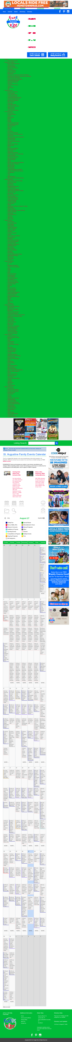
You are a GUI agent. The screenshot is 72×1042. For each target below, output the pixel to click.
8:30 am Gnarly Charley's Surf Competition (42, 550)
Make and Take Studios (13, 144)
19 (22, 767)
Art (8, 264)
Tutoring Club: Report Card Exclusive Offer (17, 473)
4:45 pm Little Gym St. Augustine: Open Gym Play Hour (18, 824)
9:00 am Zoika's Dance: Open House (42, 567)
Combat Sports (11, 341)
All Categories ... (11, 538)
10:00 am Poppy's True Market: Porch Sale (6, 887)
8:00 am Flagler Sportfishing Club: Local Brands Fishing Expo (42, 606)
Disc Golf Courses (12, 125)
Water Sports (10, 382)
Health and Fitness (12, 348)
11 (16, 688)
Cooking (9, 269)
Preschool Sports (11, 357)
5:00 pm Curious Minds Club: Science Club (11, 996)
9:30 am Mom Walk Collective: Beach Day (6, 955)
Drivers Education (11, 275)
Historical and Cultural (12, 281)
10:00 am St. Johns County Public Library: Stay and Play (12, 793)
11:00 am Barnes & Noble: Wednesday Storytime (24, 721)
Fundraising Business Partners (14, 97)
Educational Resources (13, 68)
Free (24, 536)
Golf (8, 345)
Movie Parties (11, 247)
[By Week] (14, 503)
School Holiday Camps (13, 60)
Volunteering (10, 303)
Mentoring (10, 285)
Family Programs (11, 276)
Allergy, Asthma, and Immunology (15, 180)
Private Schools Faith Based (14, 77)
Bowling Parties (11, 226)
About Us (23, 1021)
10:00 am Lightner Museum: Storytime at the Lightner (6, 963)
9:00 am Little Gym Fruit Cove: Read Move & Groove (36, 695)
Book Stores (10, 310)
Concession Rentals (12, 233)
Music (9, 286)
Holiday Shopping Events (13, 402)
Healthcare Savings (12, 200)
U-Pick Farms (11, 415)
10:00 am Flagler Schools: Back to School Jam (42, 587)
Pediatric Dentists (11, 209)
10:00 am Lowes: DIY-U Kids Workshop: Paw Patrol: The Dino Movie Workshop (42, 710)
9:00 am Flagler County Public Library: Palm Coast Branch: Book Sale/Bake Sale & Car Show (42, 810)
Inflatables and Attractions (13, 244)
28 (34, 851)
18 (16, 767)
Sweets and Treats (12, 330)
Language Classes (12, 283)
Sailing (9, 360)
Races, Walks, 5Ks (12, 524)
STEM (9, 299)
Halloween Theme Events (13, 398)
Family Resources (9, 90)
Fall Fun (9, 395)
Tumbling (10, 379)
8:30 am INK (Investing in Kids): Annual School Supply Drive (42, 872)
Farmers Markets (11, 319)
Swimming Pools (11, 166)
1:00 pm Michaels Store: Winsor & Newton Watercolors (6, 838)
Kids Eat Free (11, 323)
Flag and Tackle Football (13, 344)
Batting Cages (11, 117)
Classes (25, 531)
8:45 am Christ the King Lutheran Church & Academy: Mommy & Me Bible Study (6, 607)
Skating (9, 161)
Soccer (9, 364)
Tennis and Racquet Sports (14, 378)
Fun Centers (10, 131)
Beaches (9, 118)
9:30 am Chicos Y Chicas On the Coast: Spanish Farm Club (36, 824)
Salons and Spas (11, 159)
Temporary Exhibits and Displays (15, 169)
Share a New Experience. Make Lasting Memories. (40, 473)
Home (4, 11)
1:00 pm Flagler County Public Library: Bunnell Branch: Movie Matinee (11, 826)
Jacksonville (22, 8)
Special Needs (27, 522)
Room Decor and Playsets (13, 326)
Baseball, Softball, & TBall (13, 337)
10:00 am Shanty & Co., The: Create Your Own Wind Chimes (18, 807)
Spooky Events (11, 412)
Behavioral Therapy (12, 182)
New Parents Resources (13, 100)
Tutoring (9, 86)
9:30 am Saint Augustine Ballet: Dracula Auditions (42, 824)
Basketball (10, 338)
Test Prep (10, 83)
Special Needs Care (12, 214)
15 (41, 688)
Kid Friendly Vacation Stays (14, 141)
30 (4, 936)
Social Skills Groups (12, 104)
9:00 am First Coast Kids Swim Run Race (6, 870)
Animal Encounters (12, 114)
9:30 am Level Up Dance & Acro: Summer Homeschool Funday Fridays (36, 723)
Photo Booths (11, 252)
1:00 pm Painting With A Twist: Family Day (5, 996)
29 (41, 851)
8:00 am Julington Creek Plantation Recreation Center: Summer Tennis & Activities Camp (12, 635)
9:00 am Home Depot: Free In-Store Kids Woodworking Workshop (42, 577)
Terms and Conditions (26, 1017)
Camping (10, 121)
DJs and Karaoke (11, 237)
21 (34, 767)
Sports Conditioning (12, 368)
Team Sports (10, 377)
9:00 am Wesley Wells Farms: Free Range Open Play (24, 793)
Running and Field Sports (13, 358)
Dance (9, 272)
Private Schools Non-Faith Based (15, 79)
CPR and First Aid (11, 192)
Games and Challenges (13, 132)
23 (4, 851)
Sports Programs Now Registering (15, 369)
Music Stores (10, 324)
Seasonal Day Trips (12, 408)
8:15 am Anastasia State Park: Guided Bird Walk (18, 695)
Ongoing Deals (11, 405)
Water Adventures (11, 176)
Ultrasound (10, 216)
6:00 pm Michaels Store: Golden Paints (18, 734)
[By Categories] (7, 511)
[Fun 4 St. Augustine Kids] (13, 22)
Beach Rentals (11, 307)
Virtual (9, 302)
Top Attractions (11, 172)
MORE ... (43, 593)
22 (41, 767)
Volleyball (10, 381)
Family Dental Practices (13, 197)
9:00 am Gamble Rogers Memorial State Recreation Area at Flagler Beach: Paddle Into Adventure (36, 778)
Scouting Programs (12, 295)
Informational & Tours (29, 524)
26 (22, 851)
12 (22, 688)
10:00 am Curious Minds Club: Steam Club (42, 735)
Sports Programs (8, 334)
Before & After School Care (14, 63)
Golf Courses (10, 135)
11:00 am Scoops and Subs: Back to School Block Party (6, 709)
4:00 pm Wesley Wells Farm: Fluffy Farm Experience (36, 752)
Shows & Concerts (12, 527)
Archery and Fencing (12, 336)
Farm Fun (10, 396)
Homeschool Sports (12, 350)
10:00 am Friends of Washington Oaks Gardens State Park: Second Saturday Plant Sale (42, 635)
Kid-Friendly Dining (12, 321)
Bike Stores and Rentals (13, 309)
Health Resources (9, 179)
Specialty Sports (11, 367)
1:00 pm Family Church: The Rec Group (5, 921)
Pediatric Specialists (12, 211)
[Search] (14, 511)
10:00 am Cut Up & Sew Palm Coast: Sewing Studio (12, 708)
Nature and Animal (12, 288)
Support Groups (11, 107)
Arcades (9, 115)
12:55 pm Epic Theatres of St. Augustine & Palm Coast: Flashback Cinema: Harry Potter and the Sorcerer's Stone (6, 980)
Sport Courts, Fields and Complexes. (16, 162)
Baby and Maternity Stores (13, 306)
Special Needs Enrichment (13, 296)
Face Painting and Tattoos (13, 240)
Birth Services (11, 185)
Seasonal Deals (11, 409)
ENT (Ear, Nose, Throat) (13, 195)
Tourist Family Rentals (12, 331)
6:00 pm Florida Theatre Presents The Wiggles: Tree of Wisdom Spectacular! (30, 754)
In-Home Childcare (12, 70)
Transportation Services (13, 84)
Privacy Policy (24, 1019)
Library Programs (28, 527)
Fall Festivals (10, 393)
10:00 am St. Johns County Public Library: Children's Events (12, 695)
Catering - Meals (11, 230)
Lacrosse (10, 353)
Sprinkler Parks (11, 165)
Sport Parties (10, 257)
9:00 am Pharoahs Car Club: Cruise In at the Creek (42, 922)
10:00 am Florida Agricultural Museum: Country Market (42, 667)
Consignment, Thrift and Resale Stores (16, 314)
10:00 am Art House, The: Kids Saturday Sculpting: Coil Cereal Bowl (42, 648)
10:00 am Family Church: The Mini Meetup (36, 837)
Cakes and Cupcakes (12, 227)
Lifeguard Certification (12, 354)
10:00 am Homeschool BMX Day (12, 804)
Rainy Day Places (11, 155)
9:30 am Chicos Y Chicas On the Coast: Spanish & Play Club (18, 774)
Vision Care (10, 217)
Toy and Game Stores (12, 333)
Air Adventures (11, 113)
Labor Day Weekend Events (14, 403)
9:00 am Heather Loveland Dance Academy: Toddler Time (24, 695)
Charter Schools (11, 65)
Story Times (10, 300)
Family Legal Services (12, 94)
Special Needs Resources (13, 106)
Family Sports (11, 343)
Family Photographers (12, 96)
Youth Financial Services (13, 110)
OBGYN (9, 204)
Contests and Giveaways (13, 391)
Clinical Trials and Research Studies (15, 190)
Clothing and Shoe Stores (13, 312)
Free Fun (10, 130)
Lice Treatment (11, 203)
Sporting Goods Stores (13, 329)
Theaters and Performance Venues (15, 171)
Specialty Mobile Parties (13, 255)
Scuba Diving (10, 361)
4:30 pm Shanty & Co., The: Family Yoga (12, 837)
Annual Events (11, 388)
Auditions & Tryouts (12, 529)
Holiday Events (27, 533)
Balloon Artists (11, 224)
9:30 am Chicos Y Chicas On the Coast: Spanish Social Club (30, 774)
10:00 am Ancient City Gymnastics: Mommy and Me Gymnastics (30, 695)
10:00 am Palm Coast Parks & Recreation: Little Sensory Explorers (18, 923)
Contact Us (23, 1023)
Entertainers (10, 238)
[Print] (43, 503)
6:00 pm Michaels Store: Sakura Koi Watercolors (18, 837)
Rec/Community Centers (13, 156)
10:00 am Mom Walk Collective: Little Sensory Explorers (18, 901)
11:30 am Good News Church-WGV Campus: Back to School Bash (6, 737)
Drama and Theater (12, 274)
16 (4, 767)
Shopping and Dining (9, 305)
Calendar (10, 11)
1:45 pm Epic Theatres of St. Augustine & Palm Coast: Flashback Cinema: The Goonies (24, 738)
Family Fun (10, 522)
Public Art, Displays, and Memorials (15, 154)
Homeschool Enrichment (13, 282)
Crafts (9, 271)
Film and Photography (12, 278)
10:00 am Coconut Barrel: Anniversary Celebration (42, 751)
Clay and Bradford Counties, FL (44, 1020)
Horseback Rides (11, 138)
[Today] (21, 503)
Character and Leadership (13, 266)
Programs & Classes (9, 261)
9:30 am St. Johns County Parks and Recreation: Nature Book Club (24, 825)
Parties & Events (8, 220)
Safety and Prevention (12, 293)
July (8, 518)
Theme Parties (11, 258)
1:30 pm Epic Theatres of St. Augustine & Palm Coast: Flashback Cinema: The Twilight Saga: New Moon (6, 652)
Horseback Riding (11, 351)
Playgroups (10, 103)
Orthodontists (11, 207)
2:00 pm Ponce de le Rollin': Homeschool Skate (30, 734)
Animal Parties (11, 221)
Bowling (9, 120)
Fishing (9, 128)
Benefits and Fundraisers (13, 389)
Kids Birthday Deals (12, 245)
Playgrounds (10, 151)
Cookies (9, 234)
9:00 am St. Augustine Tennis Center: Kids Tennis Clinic (42, 620)
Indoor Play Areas (11, 139)
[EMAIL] (43, 510)
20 (28, 767)
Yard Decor (10, 259)
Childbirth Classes (12, 187)
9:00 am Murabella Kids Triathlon (6, 618)
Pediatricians (10, 213)
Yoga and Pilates (11, 385)
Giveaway (29, 11)
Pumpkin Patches (11, 406)
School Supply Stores (12, 327)
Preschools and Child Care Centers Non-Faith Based (19, 76)
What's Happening (9, 386)
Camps (6, 59)
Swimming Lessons (12, 375)
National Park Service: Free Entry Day (18, 856)
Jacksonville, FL (41, 1017)
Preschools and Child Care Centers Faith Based (18, 75)
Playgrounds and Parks (13, 152)
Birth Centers (10, 183)
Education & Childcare (10, 62)
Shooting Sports (11, 362)
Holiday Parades (11, 399)
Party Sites (10, 251)
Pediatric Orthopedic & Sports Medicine (16, 210)
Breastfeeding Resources (13, 186)
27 (28, 851)
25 (16, 851)
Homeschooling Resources (13, 99)
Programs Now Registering (13, 292)
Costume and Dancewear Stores (15, 316)
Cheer (9, 340)
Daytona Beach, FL (42, 1016)
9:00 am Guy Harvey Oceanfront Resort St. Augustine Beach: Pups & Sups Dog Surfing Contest (36, 875)
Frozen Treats (11, 320)
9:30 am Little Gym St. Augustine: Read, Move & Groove (12, 858)
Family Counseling (12, 196)
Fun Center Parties (12, 242)
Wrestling (10, 384)
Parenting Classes (12, 290)
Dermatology (10, 193)
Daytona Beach (40, 8)
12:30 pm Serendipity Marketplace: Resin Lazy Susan (30, 838)
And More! (40, 1023)
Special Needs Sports (12, 365)
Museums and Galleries (13, 148)
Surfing (9, 372)
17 (10, 767)
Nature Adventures (12, 149)
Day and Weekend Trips (13, 124)
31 (10, 936)
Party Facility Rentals (12, 250)
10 (10, 688)
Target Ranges (11, 168)
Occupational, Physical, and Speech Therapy (17, 206)
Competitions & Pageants (13, 533)
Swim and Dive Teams (12, 374)
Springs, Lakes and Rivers (13, 163)
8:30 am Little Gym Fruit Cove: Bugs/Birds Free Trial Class (30, 858)
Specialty (10, 298)
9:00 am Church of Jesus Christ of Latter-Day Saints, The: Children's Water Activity (42, 777)
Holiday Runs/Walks (12, 401)
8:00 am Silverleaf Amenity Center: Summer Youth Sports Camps (12, 620)
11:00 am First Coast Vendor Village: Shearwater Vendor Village (6, 723)
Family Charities (11, 93)
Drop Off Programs (12, 66)
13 (28, 688)
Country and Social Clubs (13, 123)
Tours (9, 173)
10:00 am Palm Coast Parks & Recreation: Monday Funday (12, 889)
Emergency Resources (13, 91)
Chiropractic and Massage (13, 189)
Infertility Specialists (12, 202)
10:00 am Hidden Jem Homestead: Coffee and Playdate (30, 807)
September (41, 518)
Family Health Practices (13, 199)
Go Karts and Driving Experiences (15, 134)
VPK (8, 89)
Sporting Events (11, 531)
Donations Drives (11, 392)
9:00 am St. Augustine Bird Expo (6, 804)
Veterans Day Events (12, 416)
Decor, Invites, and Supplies (14, 235)
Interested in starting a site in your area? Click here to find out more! (44, 1028)
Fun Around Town (9, 111)
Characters (10, 231)
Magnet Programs (12, 72)
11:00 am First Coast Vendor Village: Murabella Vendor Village (6, 901)
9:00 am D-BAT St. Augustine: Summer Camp (12, 646)
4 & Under (10, 262)
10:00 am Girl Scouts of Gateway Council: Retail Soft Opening (42, 723)
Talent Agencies (11, 108)
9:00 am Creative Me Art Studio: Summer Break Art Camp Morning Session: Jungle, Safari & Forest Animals (12, 672)
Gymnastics (10, 347)
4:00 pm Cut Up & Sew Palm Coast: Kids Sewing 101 (18, 723)
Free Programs (11, 279)
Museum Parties (11, 248)
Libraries (9, 142)
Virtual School (11, 87)
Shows (9, 410)
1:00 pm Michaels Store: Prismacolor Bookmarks (6, 631)
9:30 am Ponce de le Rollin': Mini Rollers (36, 707)
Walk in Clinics (11, 218)
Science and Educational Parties (15, 254)
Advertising (22, 11)
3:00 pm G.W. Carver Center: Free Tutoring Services (24, 752)
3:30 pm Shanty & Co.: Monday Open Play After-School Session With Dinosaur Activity (12, 738)
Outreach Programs (12, 289)
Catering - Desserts (12, 228)
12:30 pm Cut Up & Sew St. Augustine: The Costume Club (6, 825)
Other (24, 529)
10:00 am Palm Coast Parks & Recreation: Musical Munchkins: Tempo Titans (30, 903)
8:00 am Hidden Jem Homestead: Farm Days (24, 774)
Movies (9, 147)
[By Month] (7, 503)
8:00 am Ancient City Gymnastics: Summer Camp (12, 605)
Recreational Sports (12, 158)
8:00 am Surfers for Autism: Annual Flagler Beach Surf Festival (42, 858)
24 (10, 851)
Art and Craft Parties (12, 223)
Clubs (9, 268)
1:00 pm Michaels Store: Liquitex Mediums (6, 751)
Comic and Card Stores (13, 313)
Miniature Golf (11, 145)
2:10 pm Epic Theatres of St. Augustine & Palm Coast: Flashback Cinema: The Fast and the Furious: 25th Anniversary (24, 906)
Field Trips (10, 127)
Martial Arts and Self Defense (14, 355)
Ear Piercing (10, 317)
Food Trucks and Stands (13, 241)
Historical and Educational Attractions (16, 137)
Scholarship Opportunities (13, 80)
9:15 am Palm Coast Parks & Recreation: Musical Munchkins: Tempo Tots (30, 873)
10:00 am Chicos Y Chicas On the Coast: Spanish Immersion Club (24, 839)
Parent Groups (11, 101)
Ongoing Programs (12, 536)
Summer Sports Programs (13, 371)
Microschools (10, 73)
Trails (9, 175)
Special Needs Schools (13, 82)
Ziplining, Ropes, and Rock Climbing (16, 178)
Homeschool (10, 69)
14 (34, 688)
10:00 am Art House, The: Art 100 (12, 721)
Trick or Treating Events (13, 413)
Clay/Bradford (57, 8)
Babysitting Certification (13, 265)
